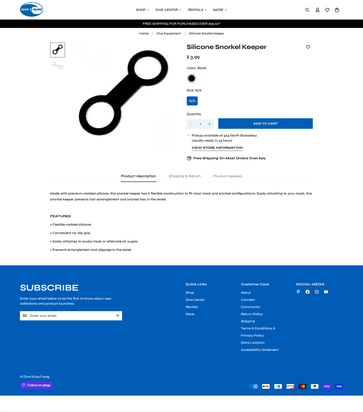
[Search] (307, 9)
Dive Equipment (169, 33)
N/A (193, 102)
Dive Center (167, 10)
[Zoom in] (167, 51)
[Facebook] (307, 292)
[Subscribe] (117, 315)
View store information (217, 148)
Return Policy (252, 314)
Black (191, 78)
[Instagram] (317, 292)
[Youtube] (326, 292)
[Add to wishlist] (308, 47)
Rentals (195, 10)
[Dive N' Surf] (31, 10)
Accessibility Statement (260, 349)
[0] (337, 10)
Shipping (248, 321)
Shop (141, 10)
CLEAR (202, 78)
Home (144, 33)
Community (250, 307)
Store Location (253, 342)
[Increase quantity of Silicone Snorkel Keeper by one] (209, 124)
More (218, 10)
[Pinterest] (298, 292)
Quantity (194, 114)
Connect (248, 299)
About (246, 292)
